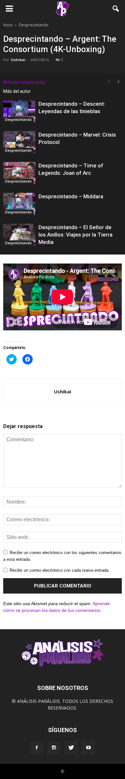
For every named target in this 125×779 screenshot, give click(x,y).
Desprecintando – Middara (70, 196)
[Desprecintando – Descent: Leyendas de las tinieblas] (19, 111)
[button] (116, 8)
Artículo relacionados (24, 82)
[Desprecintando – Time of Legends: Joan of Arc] (19, 173)
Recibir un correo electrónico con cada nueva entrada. (60, 570)
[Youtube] (88, 747)
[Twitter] (71, 747)
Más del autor (17, 91)
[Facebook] (36, 747)
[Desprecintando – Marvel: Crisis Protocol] (19, 142)
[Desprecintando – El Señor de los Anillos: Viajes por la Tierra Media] (19, 235)
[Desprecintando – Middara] (19, 204)
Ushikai (18, 59)
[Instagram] (53, 747)
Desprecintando (18, 119)
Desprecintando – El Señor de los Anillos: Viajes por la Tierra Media (75, 234)
